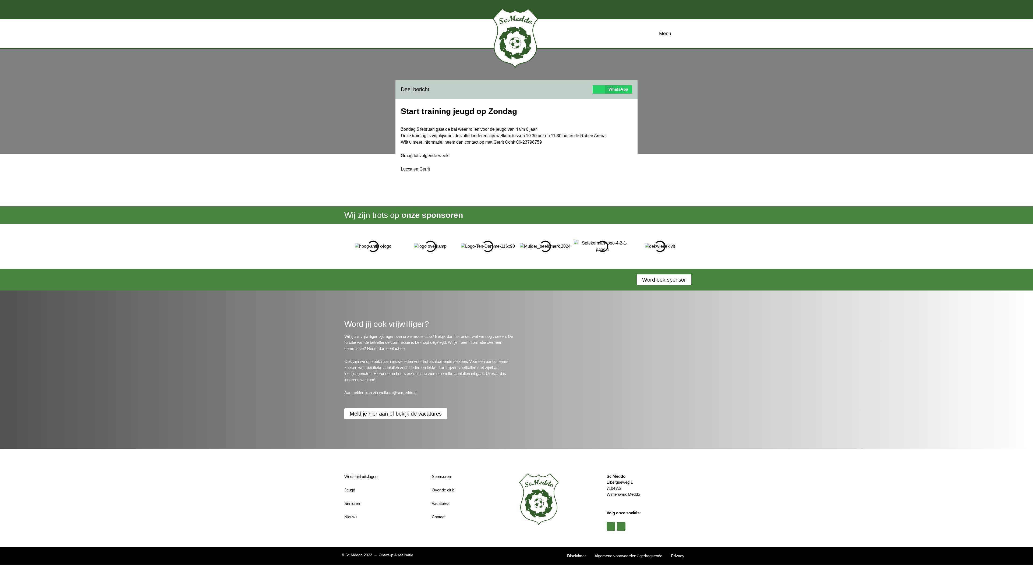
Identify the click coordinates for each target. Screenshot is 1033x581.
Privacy (677, 556)
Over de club (443, 490)
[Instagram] (621, 526)
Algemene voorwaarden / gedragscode (628, 556)
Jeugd (349, 490)
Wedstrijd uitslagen (360, 476)
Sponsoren (441, 476)
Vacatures (441, 503)
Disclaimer (576, 556)
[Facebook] (611, 526)
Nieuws (351, 517)
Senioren (352, 503)
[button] (612, 89)
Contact (438, 517)
